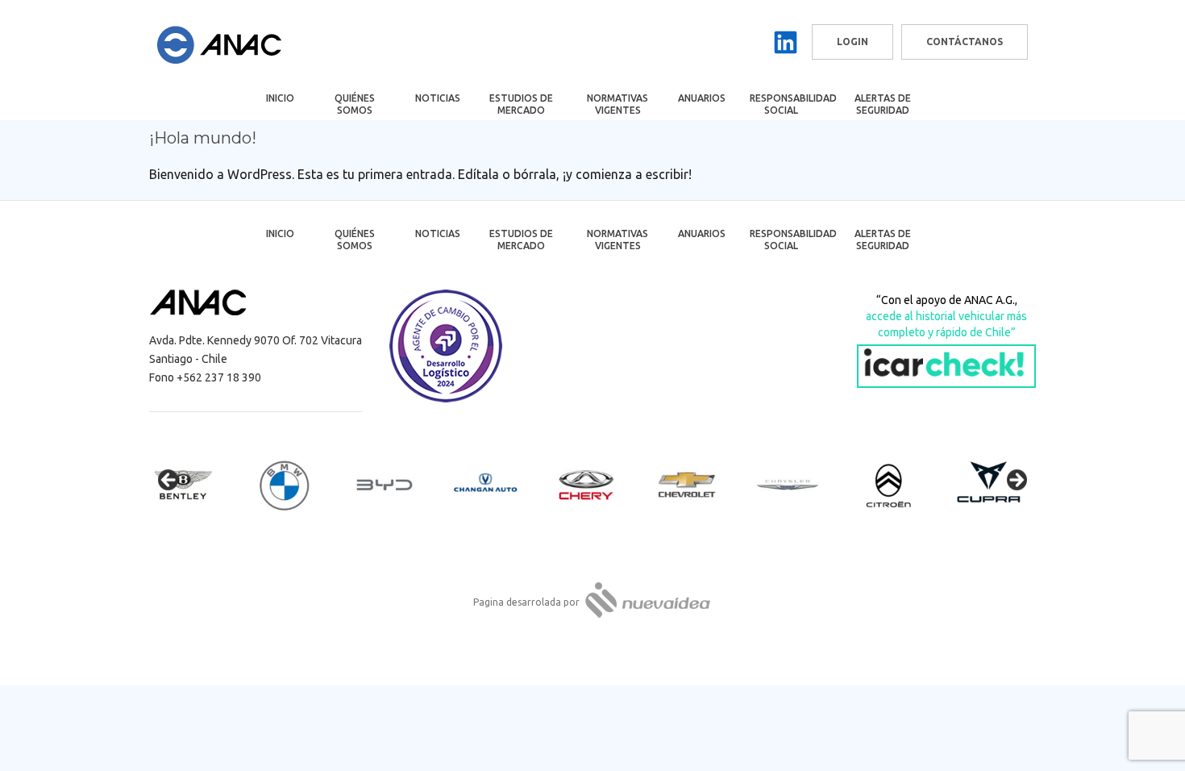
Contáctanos (964, 41)
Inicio (280, 98)
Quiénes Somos (355, 104)
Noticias (437, 98)
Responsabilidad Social (792, 104)
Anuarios (702, 98)
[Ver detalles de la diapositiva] (197, 485)
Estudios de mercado (521, 104)
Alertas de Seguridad (882, 104)
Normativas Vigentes (617, 104)
